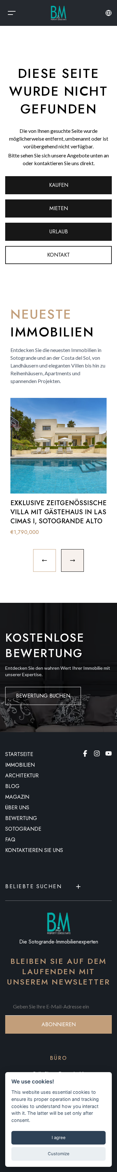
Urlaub (58, 231)
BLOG (12, 786)
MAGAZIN (17, 797)
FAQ (10, 839)
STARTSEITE (19, 754)
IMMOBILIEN (20, 765)
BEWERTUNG (21, 818)
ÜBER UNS (17, 807)
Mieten (58, 208)
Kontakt (58, 255)
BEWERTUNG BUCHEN (43, 695)
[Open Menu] (11, 12)
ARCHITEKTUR (22, 775)
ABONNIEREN (59, 1024)
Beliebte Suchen (33, 886)
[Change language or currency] (108, 13)
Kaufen (58, 185)
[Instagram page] (97, 753)
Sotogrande (23, 829)
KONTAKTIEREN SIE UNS (34, 850)
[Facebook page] (85, 753)
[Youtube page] (108, 753)
